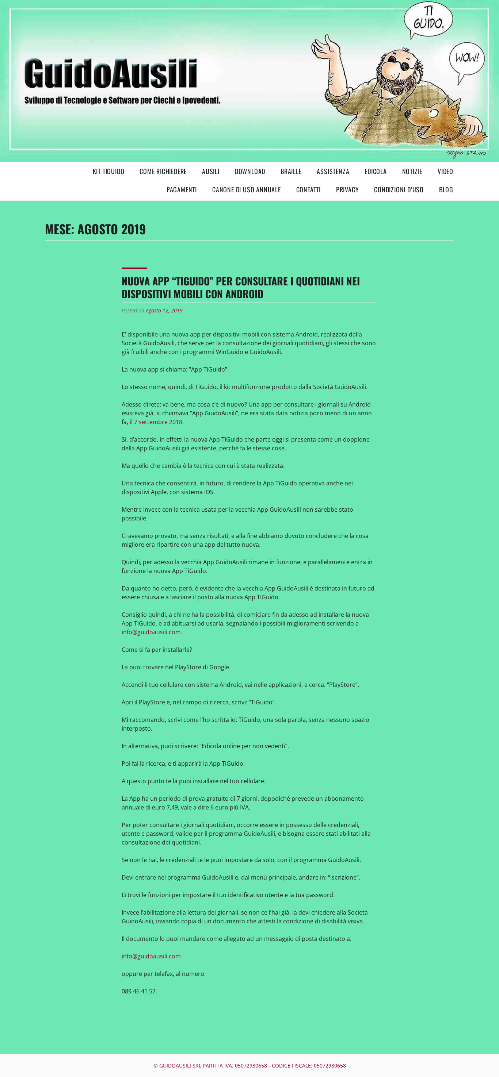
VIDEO (445, 171)
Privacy (347, 189)
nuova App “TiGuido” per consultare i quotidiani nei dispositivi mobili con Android (241, 287)
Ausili (211, 171)
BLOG (446, 189)
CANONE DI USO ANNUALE (246, 189)
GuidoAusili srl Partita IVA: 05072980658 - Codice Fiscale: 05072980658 (252, 1065)
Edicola (376, 171)
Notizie (412, 171)
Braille (291, 171)
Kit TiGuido (109, 171)
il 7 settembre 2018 (156, 422)
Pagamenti (182, 189)
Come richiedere (163, 171)
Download (250, 171)
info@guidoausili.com (151, 632)
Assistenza (333, 171)
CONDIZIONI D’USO (399, 189)
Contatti (308, 189)
